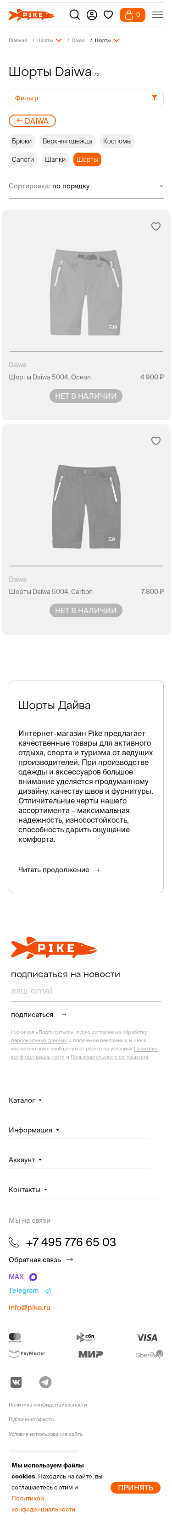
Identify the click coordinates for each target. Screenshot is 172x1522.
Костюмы (117, 141)
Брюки (22, 141)
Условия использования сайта (46, 1434)
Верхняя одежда (67, 141)
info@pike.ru (29, 1307)
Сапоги (23, 159)
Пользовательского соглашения (109, 1057)
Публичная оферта (31, 1419)
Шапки (55, 159)
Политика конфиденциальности (48, 1404)
